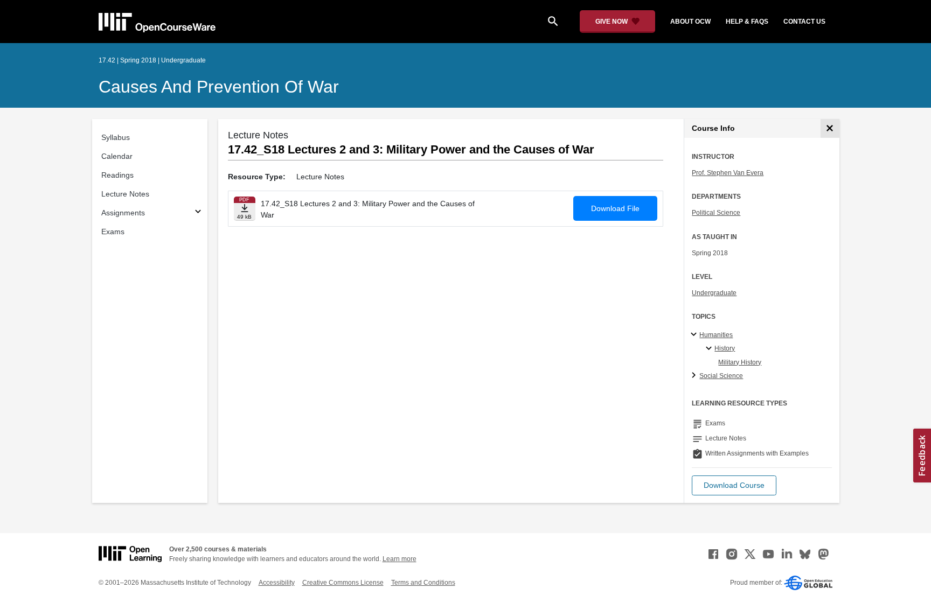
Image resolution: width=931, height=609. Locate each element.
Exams (112, 231)
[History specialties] (710, 349)
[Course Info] (830, 128)
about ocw (690, 21)
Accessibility (277, 582)
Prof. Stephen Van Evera (727, 173)
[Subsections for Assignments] (198, 213)
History (724, 348)
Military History (739, 362)
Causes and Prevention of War (219, 86)
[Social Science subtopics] (695, 376)
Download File (615, 208)
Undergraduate (714, 293)
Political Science (716, 212)
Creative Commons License (343, 582)
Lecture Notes (125, 194)
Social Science (721, 376)
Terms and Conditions (423, 582)
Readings (117, 175)
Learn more (399, 559)
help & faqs (747, 21)
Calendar (117, 156)
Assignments (123, 212)
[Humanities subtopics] (695, 335)
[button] (734, 485)
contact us (804, 21)
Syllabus (115, 137)
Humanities (716, 335)
